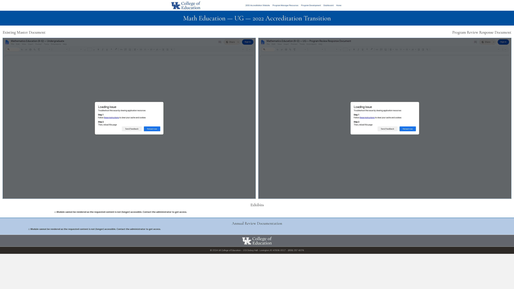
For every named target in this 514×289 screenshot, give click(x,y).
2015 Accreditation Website (257, 5)
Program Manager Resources (285, 5)
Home (338, 5)
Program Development (311, 5)
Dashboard (328, 5)
